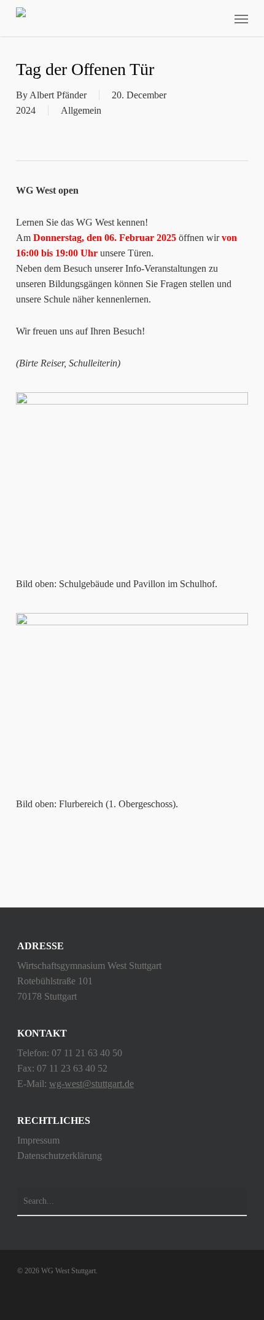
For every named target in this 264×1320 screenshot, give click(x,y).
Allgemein (81, 110)
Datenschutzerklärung (59, 1155)
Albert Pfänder (58, 95)
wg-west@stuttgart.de (91, 1083)
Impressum (38, 1140)
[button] (241, 18)
